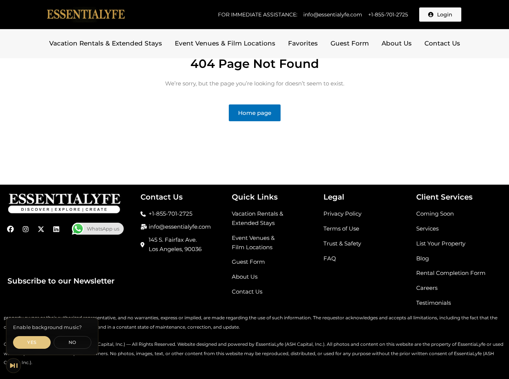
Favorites (303, 43)
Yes (31, 342)
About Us (397, 43)
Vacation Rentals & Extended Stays (105, 43)
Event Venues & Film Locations (225, 43)
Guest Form (350, 43)
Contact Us (442, 43)
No (72, 342)
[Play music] (13, 365)
